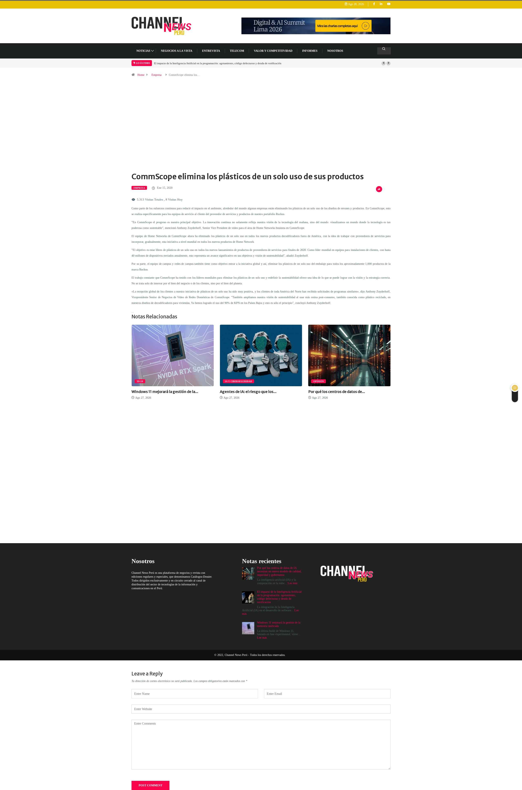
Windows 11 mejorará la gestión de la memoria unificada (193, 63)
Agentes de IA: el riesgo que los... (160, 391)
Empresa (156, 74)
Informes (309, 50)
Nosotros (335, 50)
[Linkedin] (381, 4)
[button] (384, 63)
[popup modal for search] (383, 50)
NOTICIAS (143, 50)
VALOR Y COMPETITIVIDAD (273, 50)
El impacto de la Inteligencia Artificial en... (345, 391)
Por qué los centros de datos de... (248, 391)
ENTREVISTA (211, 50)
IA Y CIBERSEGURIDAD (150, 381)
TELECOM (237, 50)
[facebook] (374, 4)
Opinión (230, 381)
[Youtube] (388, 4)
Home (140, 74)
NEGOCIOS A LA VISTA (176, 50)
